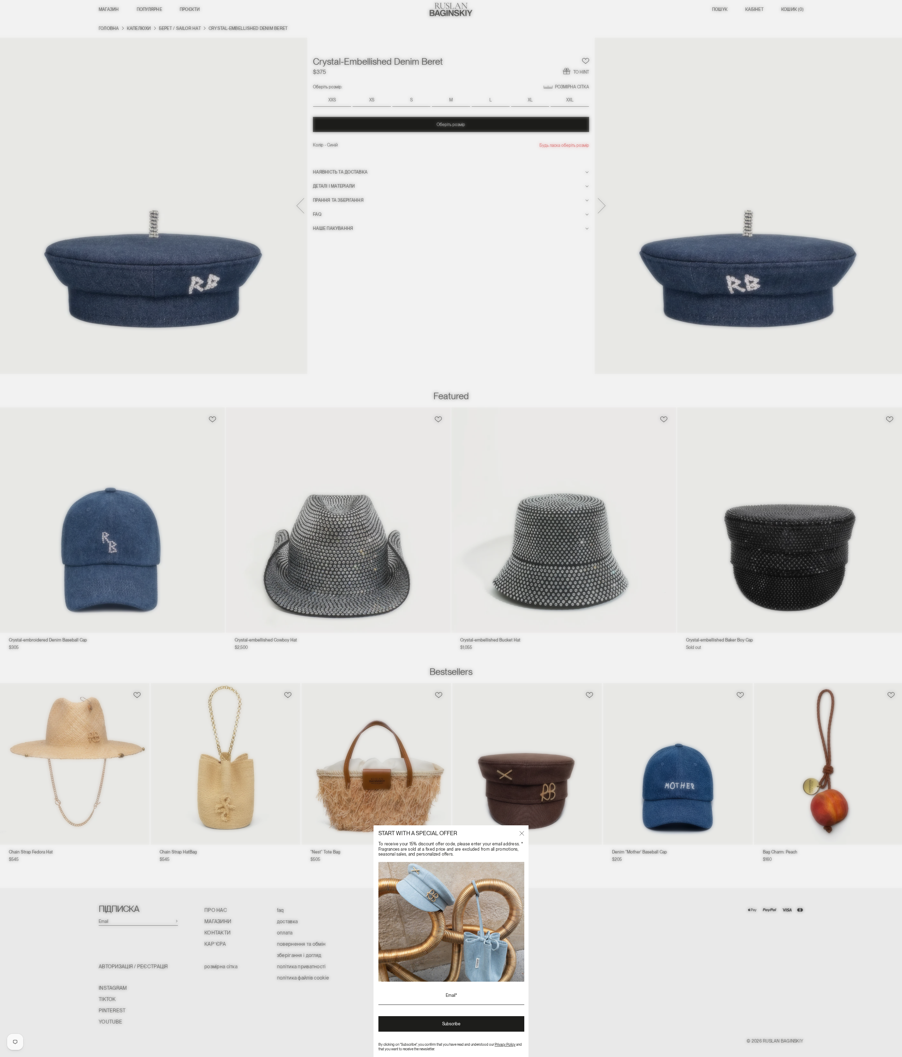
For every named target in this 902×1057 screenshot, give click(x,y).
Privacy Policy (505, 1044)
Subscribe (451, 1023)
